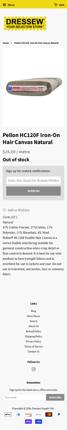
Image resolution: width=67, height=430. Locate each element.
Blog (33, 311)
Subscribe (55, 397)
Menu (11, 4)
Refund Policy (33, 331)
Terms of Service (33, 346)
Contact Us (33, 351)
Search (33, 321)
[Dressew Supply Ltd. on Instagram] (34, 370)
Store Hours (33, 316)
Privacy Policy (33, 341)
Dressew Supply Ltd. (43, 408)
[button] (16, 210)
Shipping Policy (33, 336)
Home (6, 43)
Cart (61, 5)
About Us (33, 326)
